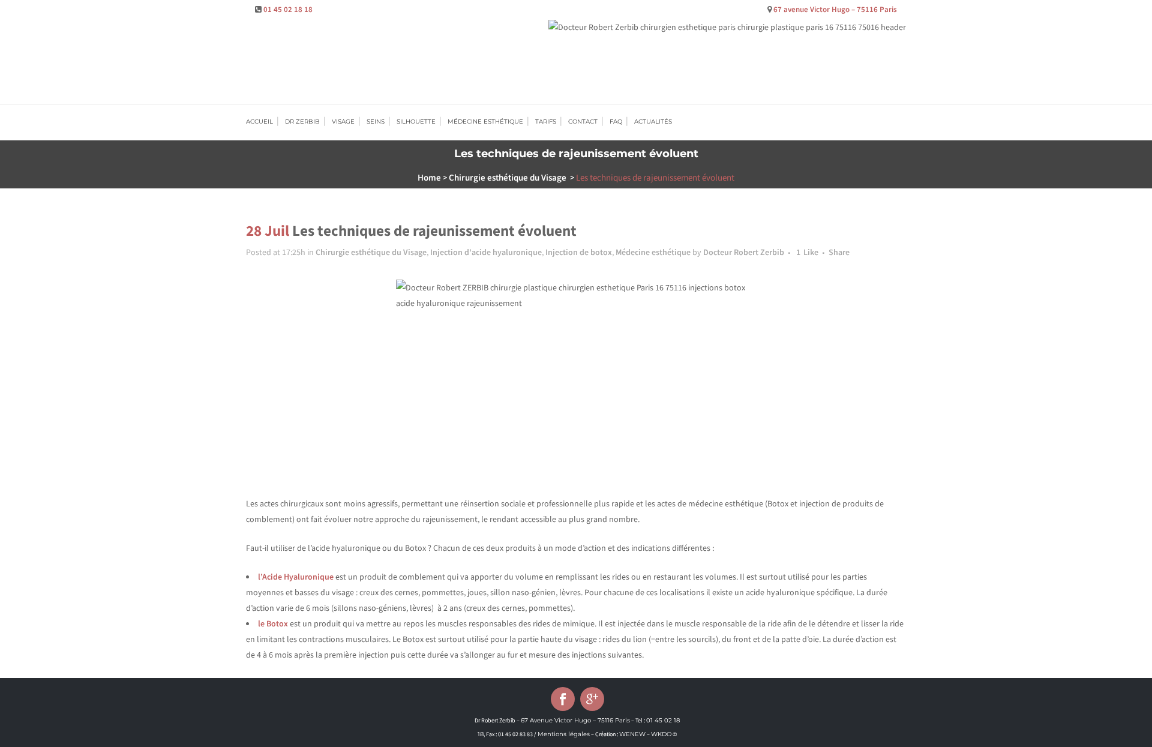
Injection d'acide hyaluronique (486, 252)
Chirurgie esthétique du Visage (507, 177)
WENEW (632, 734)
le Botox (273, 623)
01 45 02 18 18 (288, 9)
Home (429, 177)
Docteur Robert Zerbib (743, 252)
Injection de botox (578, 252)
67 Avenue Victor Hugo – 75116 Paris (575, 720)
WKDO (661, 734)
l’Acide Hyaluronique (296, 576)
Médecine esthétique (653, 252)
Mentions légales (564, 734)
